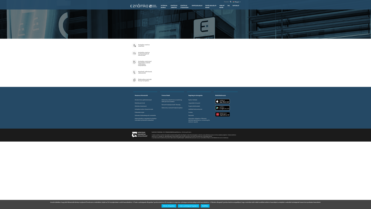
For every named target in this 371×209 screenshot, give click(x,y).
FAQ (229, 5)
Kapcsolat (236, 5)
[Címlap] (143, 6)
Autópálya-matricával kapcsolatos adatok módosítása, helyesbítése (144, 63)
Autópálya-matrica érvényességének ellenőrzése (144, 54)
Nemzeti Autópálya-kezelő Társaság (171, 104)
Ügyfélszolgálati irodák (210, 6)
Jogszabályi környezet (194, 103)
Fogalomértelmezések (194, 106)
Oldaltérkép (159, 132)
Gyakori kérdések (192, 100)
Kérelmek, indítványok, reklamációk (145, 72)
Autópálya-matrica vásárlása (144, 45)
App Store (222, 101)
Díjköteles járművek (174, 6)
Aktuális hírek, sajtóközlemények (143, 100)
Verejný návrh (221, 6)
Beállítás (205, 206)
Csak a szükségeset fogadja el (188, 206)
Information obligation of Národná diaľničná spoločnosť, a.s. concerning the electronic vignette (199, 120)
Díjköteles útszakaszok (184, 6)
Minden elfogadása (169, 206)
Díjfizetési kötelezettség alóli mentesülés (145, 115)
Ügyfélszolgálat (197, 5)
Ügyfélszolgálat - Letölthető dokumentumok (186, 137)
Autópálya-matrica (164, 6)
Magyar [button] (237, 2)
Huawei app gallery (222, 114)
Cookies (190, 112)
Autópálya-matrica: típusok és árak (144, 109)
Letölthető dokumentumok (195, 109)
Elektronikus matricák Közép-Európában (144, 80)
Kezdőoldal (154, 132)
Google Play (222, 108)
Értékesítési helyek (139, 112)
